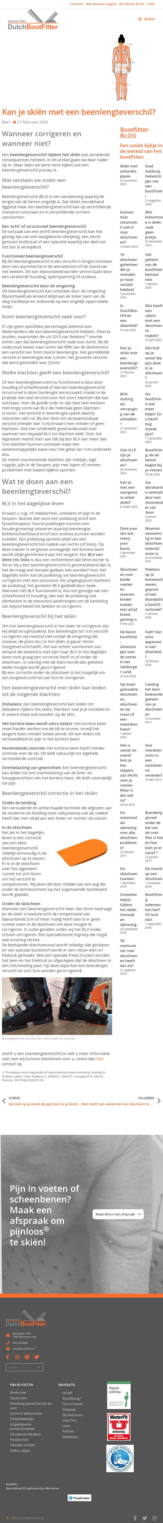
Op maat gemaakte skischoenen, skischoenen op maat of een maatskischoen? (129, 707)
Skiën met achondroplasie (129, 171)
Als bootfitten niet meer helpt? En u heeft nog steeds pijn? (153, 414)
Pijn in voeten (72, 1404)
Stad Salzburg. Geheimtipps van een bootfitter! (153, 181)
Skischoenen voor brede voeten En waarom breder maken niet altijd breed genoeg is (128, 594)
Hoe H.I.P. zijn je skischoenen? (128, 457)
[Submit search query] (39, 1367)
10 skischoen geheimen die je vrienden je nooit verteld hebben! (129, 272)
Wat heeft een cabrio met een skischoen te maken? (154, 320)
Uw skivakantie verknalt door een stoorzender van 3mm (154, 497)
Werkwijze (70, 1437)
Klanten (68, 1431)
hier (100, 1058)
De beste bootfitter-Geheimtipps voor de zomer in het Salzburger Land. (128, 651)
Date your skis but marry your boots (128, 538)
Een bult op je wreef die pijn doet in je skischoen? (153, 363)
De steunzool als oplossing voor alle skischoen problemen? (128, 830)
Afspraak (69, 1409)
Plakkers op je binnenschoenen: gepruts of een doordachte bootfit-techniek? (154, 589)
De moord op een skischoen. (154, 873)
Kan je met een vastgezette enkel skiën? (129, 492)
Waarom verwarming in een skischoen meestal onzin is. (153, 541)
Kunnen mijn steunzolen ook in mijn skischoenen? (128, 227)
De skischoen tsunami (128, 873)
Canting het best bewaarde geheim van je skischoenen (154, 699)
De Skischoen (72, 1415)
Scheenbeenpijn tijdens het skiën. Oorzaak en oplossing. (128, 909)
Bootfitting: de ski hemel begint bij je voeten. (154, 460)
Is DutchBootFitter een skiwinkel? (129, 315)
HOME (67, 1393)
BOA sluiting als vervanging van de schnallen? (128, 409)
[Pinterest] (26, 1356)
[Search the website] (24, 1367)
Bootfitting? (71, 1398)
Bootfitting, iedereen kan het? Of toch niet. (153, 907)
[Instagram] (17, 1356)
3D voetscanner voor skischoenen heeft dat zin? (128, 953)
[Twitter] (36, 1356)
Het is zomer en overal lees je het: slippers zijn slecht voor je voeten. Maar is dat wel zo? (129, 773)
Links (66, 1426)
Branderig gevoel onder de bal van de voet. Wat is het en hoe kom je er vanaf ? (154, 832)
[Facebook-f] (7, 1356)
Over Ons (69, 1420)
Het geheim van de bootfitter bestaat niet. (153, 267)
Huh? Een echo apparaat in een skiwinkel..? (154, 644)
